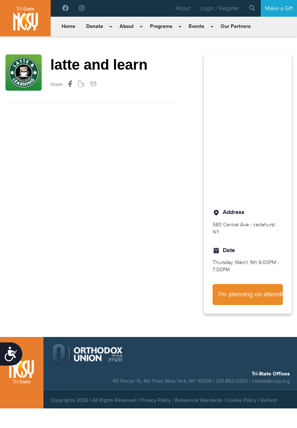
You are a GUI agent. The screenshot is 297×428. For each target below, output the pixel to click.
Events (196, 26)
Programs (161, 26)
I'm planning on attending (250, 294)
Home (68, 26)
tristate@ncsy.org (271, 381)
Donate (94, 26)
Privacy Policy (156, 400)
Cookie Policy (241, 400)
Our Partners (236, 26)
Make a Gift (279, 8)
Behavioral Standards (198, 400)
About (182, 8)
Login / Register (219, 8)
